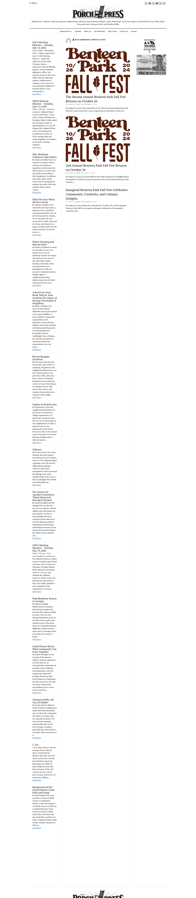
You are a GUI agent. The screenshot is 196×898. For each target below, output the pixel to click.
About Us (87, 31)
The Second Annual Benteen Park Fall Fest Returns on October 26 (96, 99)
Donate (134, 31)
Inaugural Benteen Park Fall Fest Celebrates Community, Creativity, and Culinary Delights (96, 194)
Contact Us (124, 31)
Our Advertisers (99, 31)
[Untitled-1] (149, 53)
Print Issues (112, 31)
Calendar (78, 31)
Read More (36, 94)
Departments (65, 31)
